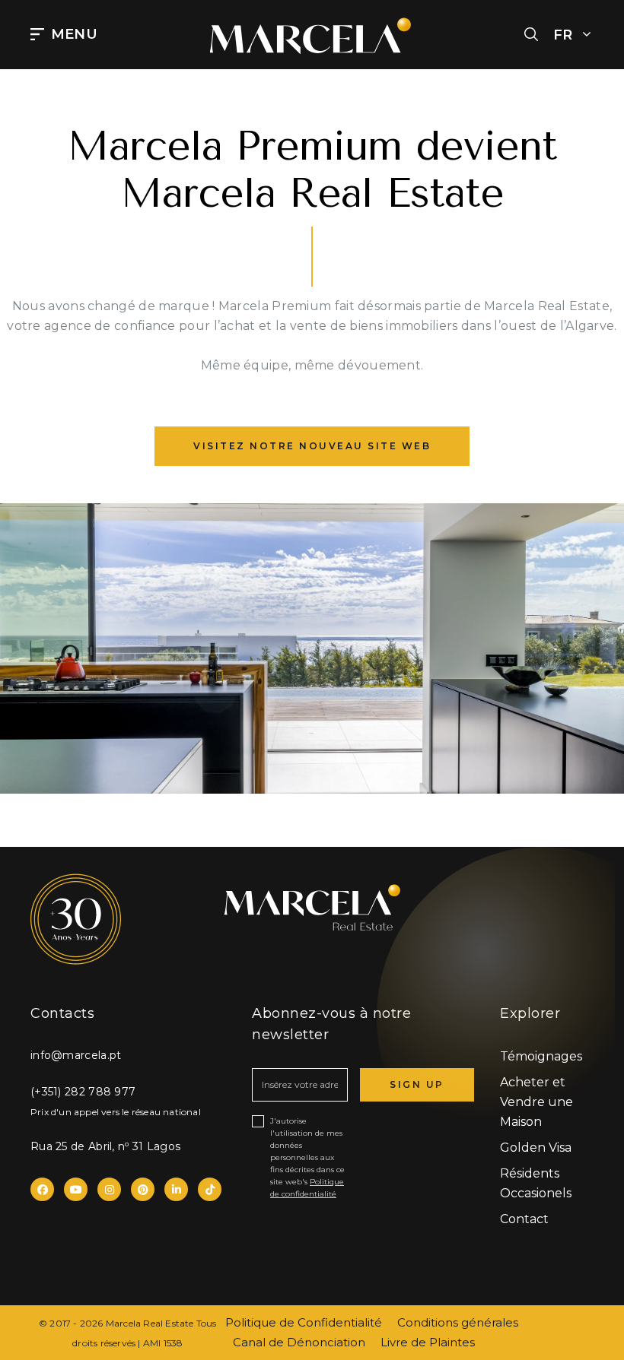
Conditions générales (457, 1322)
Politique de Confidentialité (303, 1322)
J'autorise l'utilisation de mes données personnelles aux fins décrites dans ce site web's (307, 1157)
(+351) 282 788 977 (82, 1091)
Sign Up (417, 1084)
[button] (531, 35)
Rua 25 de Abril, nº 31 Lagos (105, 1146)
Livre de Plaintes (427, 1342)
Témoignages (541, 1056)
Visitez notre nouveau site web (312, 446)
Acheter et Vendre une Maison (536, 1102)
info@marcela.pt (76, 1055)
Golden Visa (535, 1147)
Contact (524, 1219)
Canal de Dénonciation (299, 1342)
